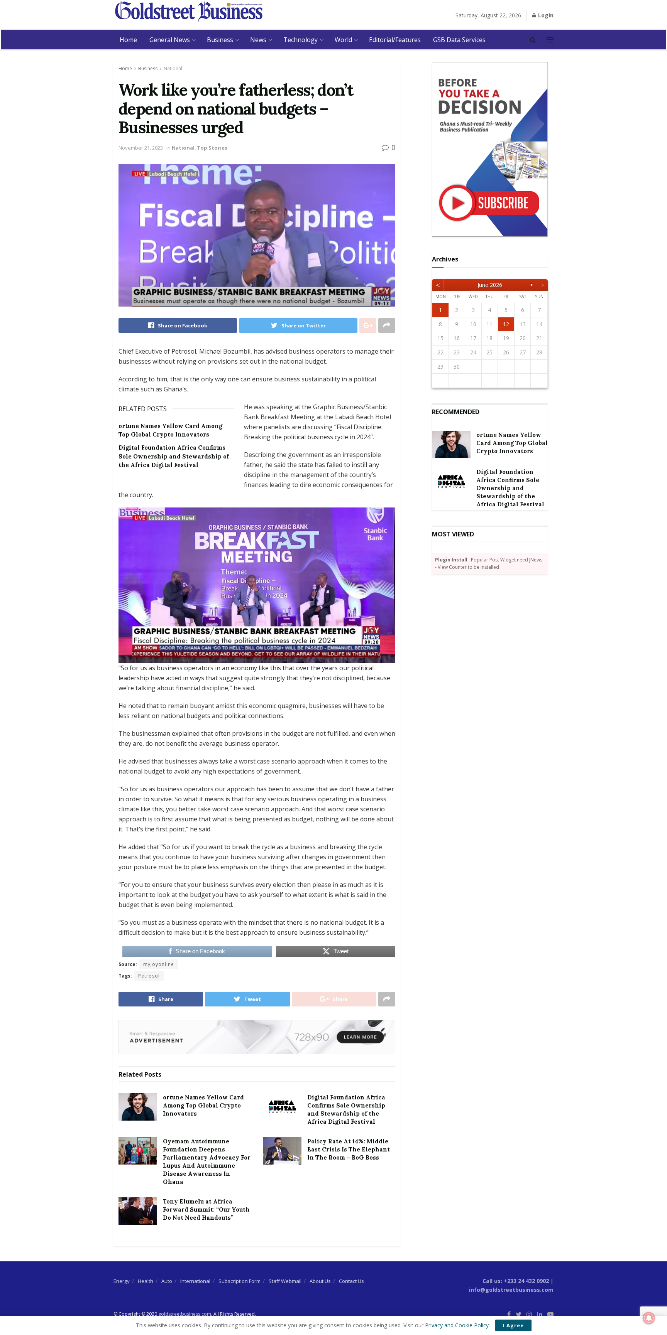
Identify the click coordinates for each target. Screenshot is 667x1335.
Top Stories (212, 147)
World (343, 39)
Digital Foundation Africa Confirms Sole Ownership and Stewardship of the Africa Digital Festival (174, 456)
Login (545, 15)
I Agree (513, 1325)
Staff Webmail (285, 1281)
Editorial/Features (395, 39)
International (195, 1281)
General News (169, 39)
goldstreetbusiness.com (184, 1314)
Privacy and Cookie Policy (457, 1325)
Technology (300, 39)
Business (220, 39)
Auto (166, 1281)
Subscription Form (239, 1281)
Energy (121, 1281)
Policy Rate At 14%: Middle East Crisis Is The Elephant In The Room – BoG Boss (348, 1149)
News (258, 39)
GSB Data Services (459, 39)
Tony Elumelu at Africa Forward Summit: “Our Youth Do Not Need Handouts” (206, 1209)
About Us (320, 1281)
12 (506, 324)
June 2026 (489, 284)
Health (145, 1281)
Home (128, 39)
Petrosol (149, 976)
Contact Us (351, 1281)
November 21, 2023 (141, 147)
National (173, 68)
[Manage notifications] (649, 1318)
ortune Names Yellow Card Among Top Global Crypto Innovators (203, 1105)
